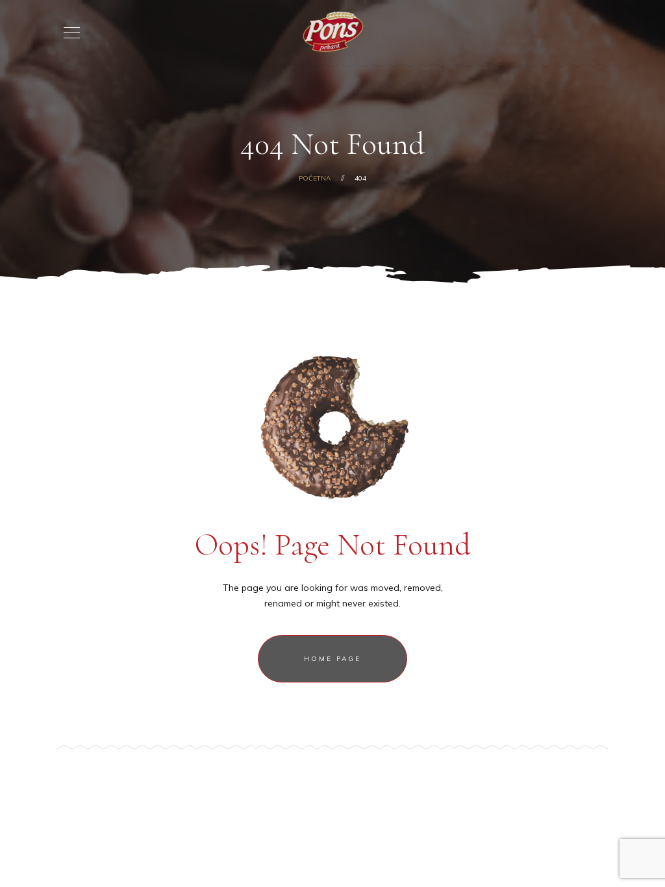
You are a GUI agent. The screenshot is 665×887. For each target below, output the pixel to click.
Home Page (332, 659)
